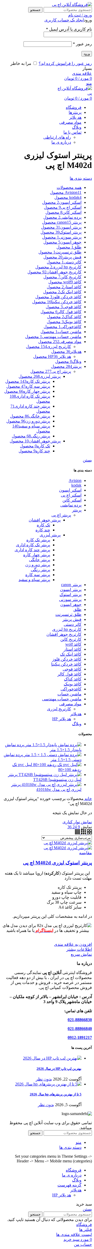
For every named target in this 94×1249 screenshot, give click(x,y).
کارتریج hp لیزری (66, 629)
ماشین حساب (69, 694)
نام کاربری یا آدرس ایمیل (69, 29)
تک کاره (43, 525)
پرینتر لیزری (50, 535)
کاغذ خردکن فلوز (66, 659)
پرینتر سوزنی (70, 599)
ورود (87, 54)
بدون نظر (44, 1079)
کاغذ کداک (72, 679)
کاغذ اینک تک (70, 654)
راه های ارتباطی (57, 137)
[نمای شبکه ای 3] (83, 833)
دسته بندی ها (81, 178)
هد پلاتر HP (61, 719)
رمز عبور (82, 44)
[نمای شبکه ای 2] (89, 833)
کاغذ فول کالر (69, 674)
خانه (88, 798)
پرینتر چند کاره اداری (32, 550)
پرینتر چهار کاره (36, 555)
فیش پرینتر (71, 619)
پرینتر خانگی (39, 560)
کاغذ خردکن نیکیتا (66, 664)
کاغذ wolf (73, 644)
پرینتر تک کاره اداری (33, 545)
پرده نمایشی (70, 505)
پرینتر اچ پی (61, 515)
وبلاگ (76, 724)
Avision (75, 480)
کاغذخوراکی (71, 689)
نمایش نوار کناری (77, 822)
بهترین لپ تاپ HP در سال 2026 (59, 1069)
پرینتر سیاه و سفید (34, 579)
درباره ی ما (61, 142)
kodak (76, 485)
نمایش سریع (81, 954)
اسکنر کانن (71, 500)
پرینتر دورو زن (37, 564)
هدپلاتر (75, 714)
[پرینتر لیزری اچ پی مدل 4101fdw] (51, 784)
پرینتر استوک (70, 594)
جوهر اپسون (70, 604)
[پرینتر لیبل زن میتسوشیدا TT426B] (49, 774)
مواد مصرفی (70, 704)
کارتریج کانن (70, 639)
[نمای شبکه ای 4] (77, 833)
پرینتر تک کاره (38, 540)
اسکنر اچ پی (71, 495)
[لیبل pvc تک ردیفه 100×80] (56, 764)
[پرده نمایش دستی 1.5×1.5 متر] (52, 754)
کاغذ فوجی (72, 669)
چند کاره (43, 530)
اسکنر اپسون (70, 490)
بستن (87, 460)
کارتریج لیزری (59, 709)
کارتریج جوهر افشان (63, 634)
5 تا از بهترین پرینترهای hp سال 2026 (55, 1094)
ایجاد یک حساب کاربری (64, 20)
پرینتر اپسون (70, 589)
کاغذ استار (72, 649)
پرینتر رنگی (40, 569)
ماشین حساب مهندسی (61, 699)
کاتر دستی (72, 624)
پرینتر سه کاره (37, 574)
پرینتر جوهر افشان (45, 520)
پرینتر (76, 510)
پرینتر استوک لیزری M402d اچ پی (57, 862)
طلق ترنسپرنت (68, 614)
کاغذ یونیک (72, 684)
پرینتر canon (71, 584)
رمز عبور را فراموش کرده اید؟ (65, 63)
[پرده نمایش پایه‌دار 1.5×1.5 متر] (52, 744)
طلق (77, 609)
